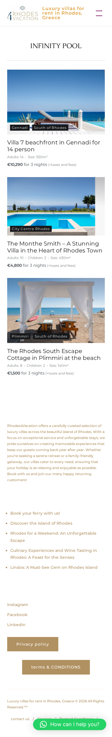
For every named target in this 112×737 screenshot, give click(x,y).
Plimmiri (20, 336)
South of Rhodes (50, 128)
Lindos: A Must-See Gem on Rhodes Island (54, 567)
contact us (20, 719)
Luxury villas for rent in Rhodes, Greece (63, 13)
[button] (69, 724)
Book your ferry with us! (35, 513)
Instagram (17, 604)
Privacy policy (32, 644)
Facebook (17, 614)
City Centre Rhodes (31, 229)
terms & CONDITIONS (56, 667)
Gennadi (20, 128)
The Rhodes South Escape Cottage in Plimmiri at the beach (54, 354)
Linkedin (16, 624)
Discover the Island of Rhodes (41, 523)
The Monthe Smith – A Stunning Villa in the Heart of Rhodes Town (55, 247)
